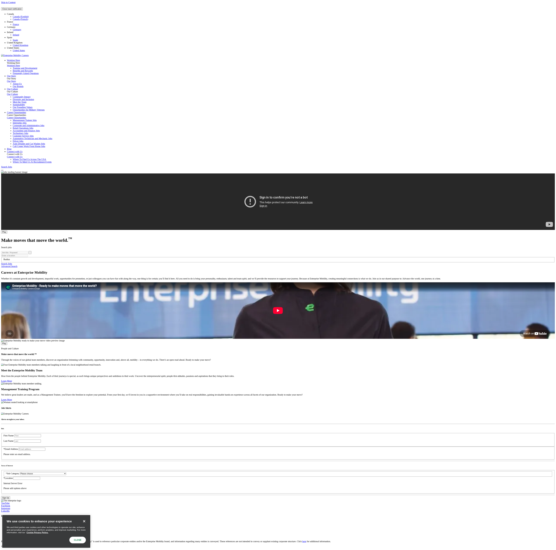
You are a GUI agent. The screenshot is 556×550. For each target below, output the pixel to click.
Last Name (8, 441)
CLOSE (77, 540)
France (16, 24)
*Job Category (12, 473)
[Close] (84, 521)
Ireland (16, 35)
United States (19, 50)
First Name (8, 435)
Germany (17, 29)
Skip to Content (8, 2)
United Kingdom (20, 45)
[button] (6, 263)
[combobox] (278, 259)
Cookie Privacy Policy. (37, 532)
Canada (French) (20, 19)
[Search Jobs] (30, 252)
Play (4, 232)
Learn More (6, 381)
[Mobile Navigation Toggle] (2, 170)
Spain (15, 40)
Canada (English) (21, 16)
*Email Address (10, 449)
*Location (8, 478)
